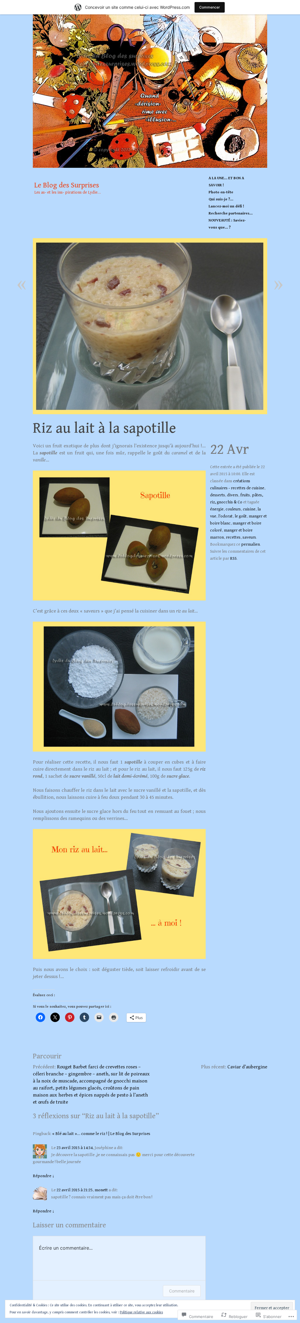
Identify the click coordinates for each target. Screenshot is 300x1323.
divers (232, 495)
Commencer (209, 7)
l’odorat (225, 516)
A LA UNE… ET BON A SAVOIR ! (226, 181)
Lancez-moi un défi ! (226, 206)
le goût (241, 516)
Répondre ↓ (43, 1175)
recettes (233, 537)
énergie (217, 509)
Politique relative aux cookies (141, 1312)
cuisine (249, 509)
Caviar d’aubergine (247, 1067)
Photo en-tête (221, 192)
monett (101, 1189)
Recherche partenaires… (231, 213)
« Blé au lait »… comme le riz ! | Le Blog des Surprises (101, 1133)
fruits (245, 495)
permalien (250, 544)
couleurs (233, 509)
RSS (233, 558)
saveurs (249, 537)
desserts (217, 495)
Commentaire (182, 1290)
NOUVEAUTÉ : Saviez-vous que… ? (227, 224)
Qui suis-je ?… (221, 199)
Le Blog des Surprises (150, 91)
